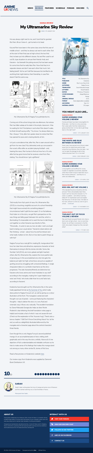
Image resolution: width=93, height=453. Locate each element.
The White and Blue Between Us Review (72, 141)
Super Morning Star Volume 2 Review (72, 118)
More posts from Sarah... (21, 393)
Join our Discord (64, 424)
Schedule (60, 8)
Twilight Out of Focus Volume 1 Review (73, 215)
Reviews (39, 8)
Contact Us (59, 441)
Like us (63, 435)
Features (49, 8)
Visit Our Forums (62, 419)
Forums (70, 8)
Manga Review (46, 23)
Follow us (64, 430)
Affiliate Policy (42, 450)
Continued (71, 203)
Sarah (43, 31)
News (30, 8)
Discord (80, 8)
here (42, 354)
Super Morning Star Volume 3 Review (72, 165)
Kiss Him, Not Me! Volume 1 (75, 187)
